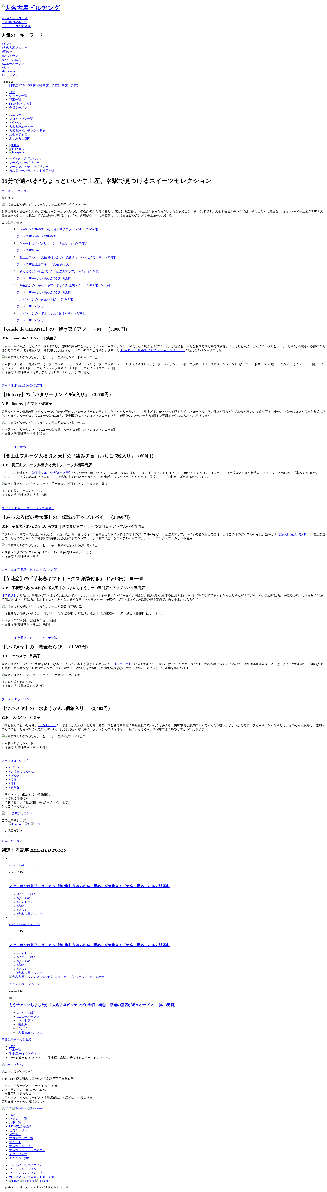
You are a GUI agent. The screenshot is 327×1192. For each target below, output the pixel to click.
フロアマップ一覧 (21, 118)
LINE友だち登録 (20, 103)
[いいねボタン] (10, 835)
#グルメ (14, 775)
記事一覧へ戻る (12, 841)
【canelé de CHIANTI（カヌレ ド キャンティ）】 (152, 350)
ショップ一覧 (18, 95)
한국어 (37, 85)
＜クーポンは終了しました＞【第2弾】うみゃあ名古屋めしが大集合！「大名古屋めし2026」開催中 (89, 886)
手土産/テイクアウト (16, 191)
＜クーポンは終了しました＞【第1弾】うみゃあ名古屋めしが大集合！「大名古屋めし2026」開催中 (89, 945)
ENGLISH (25, 85)
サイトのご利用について (25, 158)
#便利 (13, 783)
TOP (12, 92)
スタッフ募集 (18, 134)
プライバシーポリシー (24, 162)
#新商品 (14, 787)
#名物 (5, 67)
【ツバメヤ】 (123, 664)
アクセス (15, 122)
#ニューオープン (13, 63)
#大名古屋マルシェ (14, 47)
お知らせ (15, 114)
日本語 (13, 85)
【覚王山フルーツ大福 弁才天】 (50, 472)
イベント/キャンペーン (24, 865)
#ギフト (7, 43)
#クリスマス (10, 75)
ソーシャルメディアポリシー (28, 166)
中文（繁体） (71, 85)
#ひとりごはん (11, 59)
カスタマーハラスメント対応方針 (31, 170)
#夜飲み (7, 51)
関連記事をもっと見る (17, 1039)
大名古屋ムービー (21, 126)
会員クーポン (18, 107)
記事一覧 (15, 99)
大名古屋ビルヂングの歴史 (27, 130)
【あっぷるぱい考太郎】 (293, 534)
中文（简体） (52, 85)
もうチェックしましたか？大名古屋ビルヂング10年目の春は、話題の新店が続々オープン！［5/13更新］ (93, 1005)
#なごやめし (25, 898)
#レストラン (10, 55)
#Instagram (8, 71)
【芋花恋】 (9, 595)
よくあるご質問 (19, 138)
